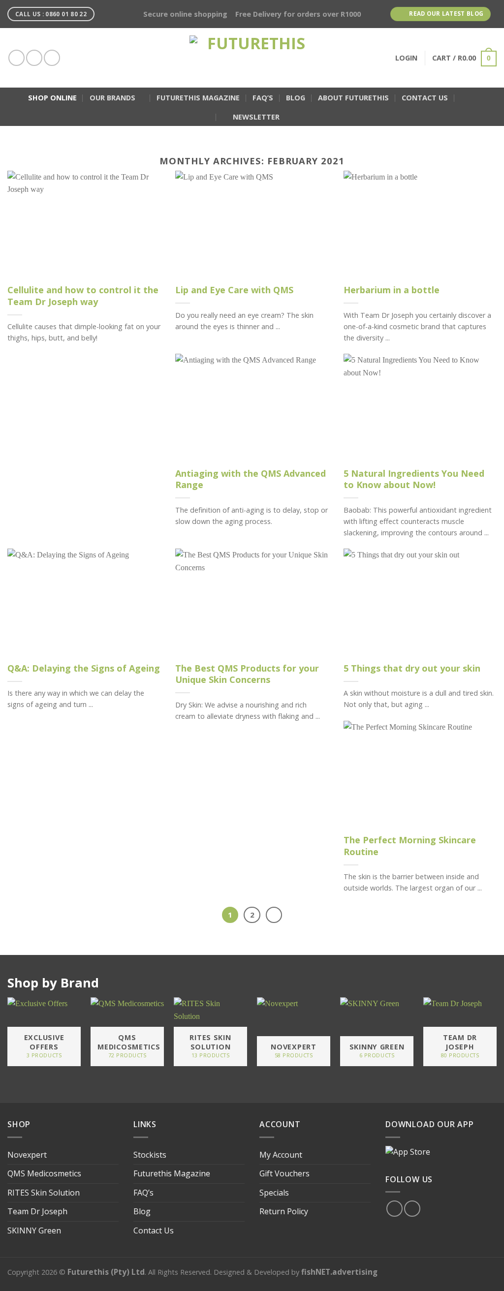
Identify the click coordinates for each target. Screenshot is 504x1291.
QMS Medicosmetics (44, 1173)
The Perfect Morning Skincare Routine (410, 845)
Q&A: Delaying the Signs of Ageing (83, 668)
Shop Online (52, 97)
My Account (280, 1154)
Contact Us (425, 97)
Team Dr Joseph (37, 1211)
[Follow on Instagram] (34, 58)
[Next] (274, 915)
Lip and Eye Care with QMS (234, 290)
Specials (274, 1192)
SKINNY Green (34, 1230)
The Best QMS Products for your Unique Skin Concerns (247, 674)
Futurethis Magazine (198, 97)
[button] (465, 98)
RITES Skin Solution (43, 1192)
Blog (295, 97)
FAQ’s (262, 97)
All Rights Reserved (179, 1272)
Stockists (149, 1154)
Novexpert (27, 1154)
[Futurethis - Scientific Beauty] (252, 58)
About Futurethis (353, 97)
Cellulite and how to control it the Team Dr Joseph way (82, 295)
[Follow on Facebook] (16, 58)
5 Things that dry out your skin (412, 668)
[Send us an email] (52, 58)
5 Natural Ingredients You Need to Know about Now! (414, 479)
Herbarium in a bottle (392, 290)
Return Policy (283, 1211)
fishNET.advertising (339, 1271)
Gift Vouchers (284, 1173)
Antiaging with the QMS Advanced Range (250, 479)
